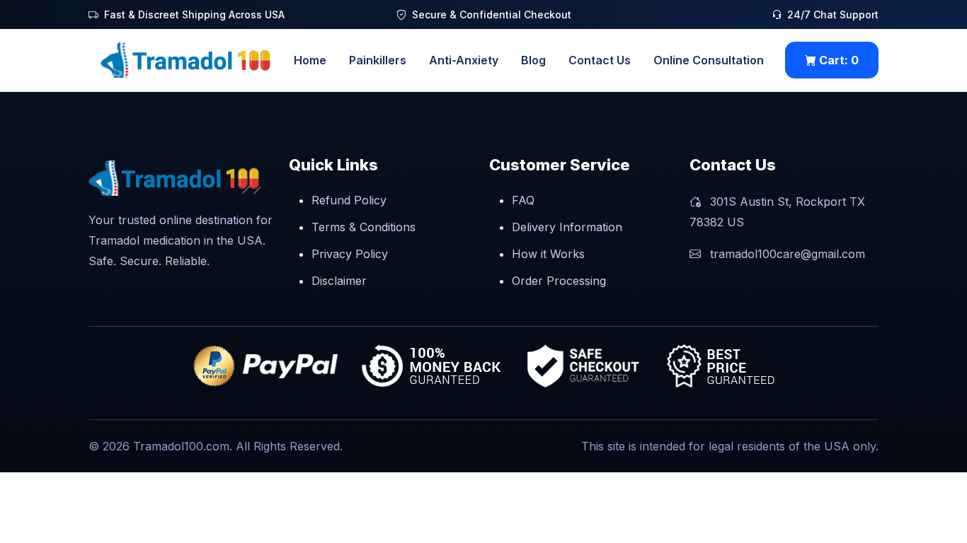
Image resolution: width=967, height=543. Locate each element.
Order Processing (559, 281)
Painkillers (377, 60)
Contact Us (599, 60)
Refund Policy (349, 200)
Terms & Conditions (363, 227)
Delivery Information (567, 227)
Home (310, 60)
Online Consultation (708, 60)
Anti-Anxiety (463, 60)
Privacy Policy (349, 254)
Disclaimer (339, 281)
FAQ (523, 200)
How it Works (548, 254)
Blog (533, 60)
